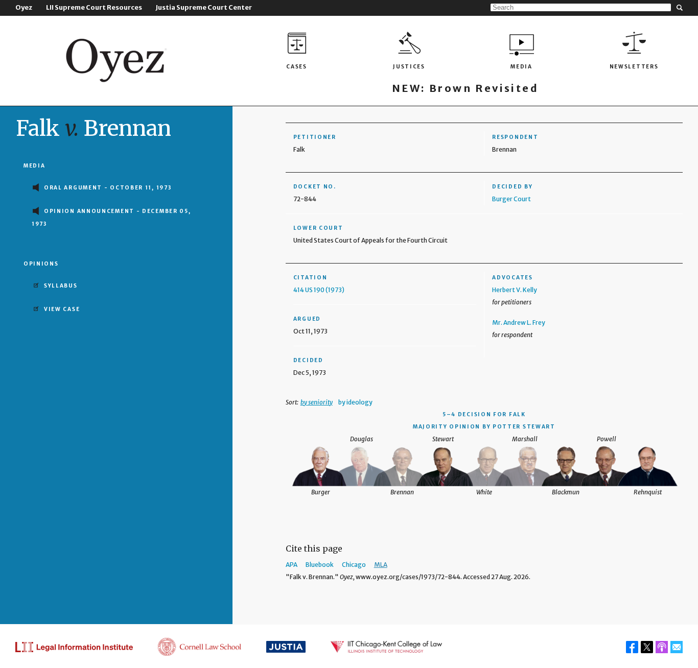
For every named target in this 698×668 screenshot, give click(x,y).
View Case (62, 309)
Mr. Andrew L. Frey (518, 322)
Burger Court (511, 199)
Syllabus (61, 285)
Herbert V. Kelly (514, 290)
